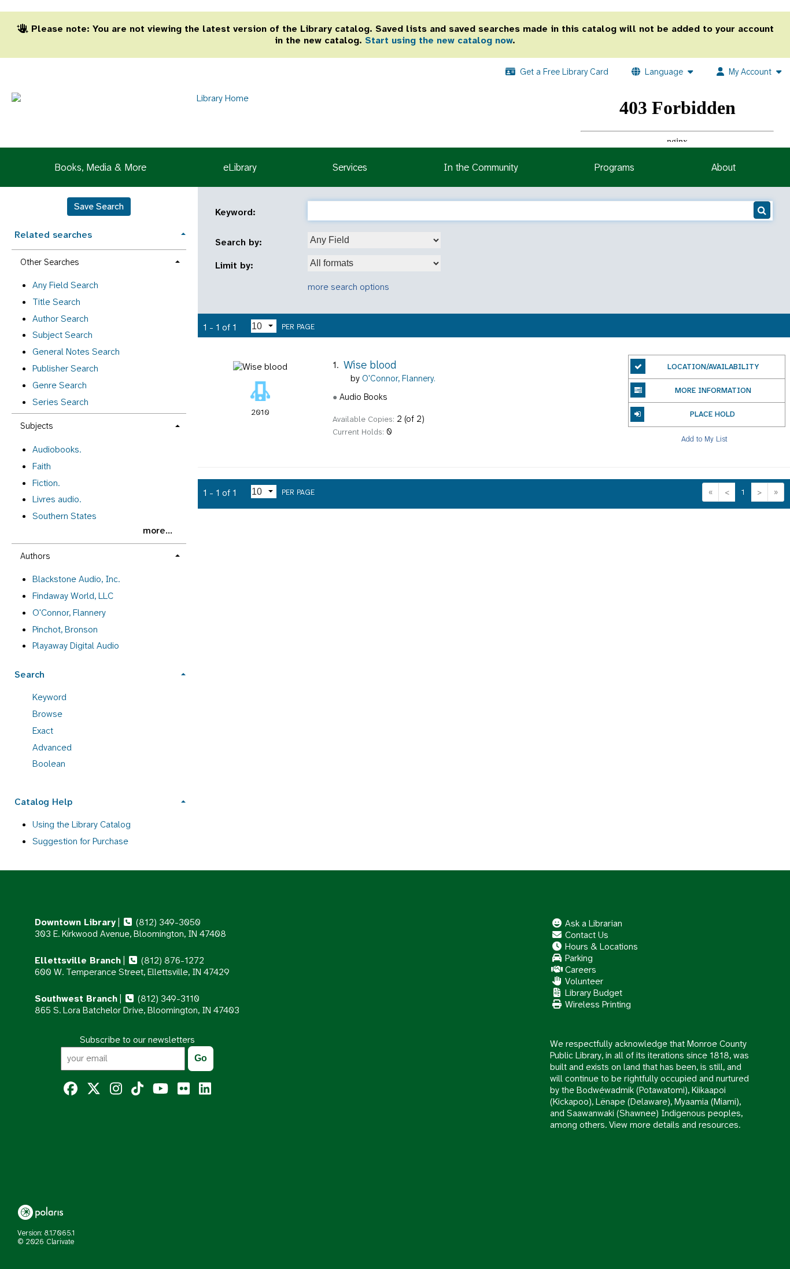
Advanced (52, 747)
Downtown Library (75, 922)
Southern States (64, 516)
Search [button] (29, 674)
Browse (47, 714)
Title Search (56, 302)
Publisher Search (65, 368)
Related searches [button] (53, 235)
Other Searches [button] (49, 262)
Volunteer (583, 981)
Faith (41, 466)
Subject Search (62, 335)
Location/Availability (713, 366)
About (723, 167)
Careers (579, 969)
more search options (348, 287)
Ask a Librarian (592, 923)
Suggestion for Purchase (80, 841)
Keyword (49, 697)
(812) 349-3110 (167, 998)
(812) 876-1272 (171, 960)
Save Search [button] (99, 206)
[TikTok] (137, 1089)
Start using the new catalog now (438, 40)
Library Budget (592, 993)
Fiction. (46, 483)
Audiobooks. (56, 449)
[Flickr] (184, 1089)
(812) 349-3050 (167, 922)
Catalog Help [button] (43, 802)
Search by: (240, 242)
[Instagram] (116, 1089)
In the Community (481, 167)
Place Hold (712, 414)
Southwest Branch (76, 998)
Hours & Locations (600, 946)
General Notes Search (76, 351)
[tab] (99, 233)
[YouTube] (160, 1089)
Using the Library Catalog (81, 824)
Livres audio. (56, 499)
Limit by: (235, 265)
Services (350, 167)
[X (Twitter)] (94, 1089)
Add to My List (704, 439)
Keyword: (237, 212)
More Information (713, 390)
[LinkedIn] (205, 1089)
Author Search (60, 318)
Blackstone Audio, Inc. (76, 579)
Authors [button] (35, 556)
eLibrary (239, 167)
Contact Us (585, 935)
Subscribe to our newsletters (137, 1039)
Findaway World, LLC (72, 596)
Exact (42, 730)
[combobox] (374, 240)
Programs (614, 167)
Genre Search (59, 385)
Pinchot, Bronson (65, 629)
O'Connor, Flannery (69, 612)
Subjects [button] (36, 426)
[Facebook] (70, 1089)
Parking (578, 958)
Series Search (60, 402)
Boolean (48, 763)
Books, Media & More (100, 167)
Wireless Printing (597, 1004)
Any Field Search (65, 285)
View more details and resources (674, 1125)
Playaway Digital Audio (75, 645)
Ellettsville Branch (78, 960)
